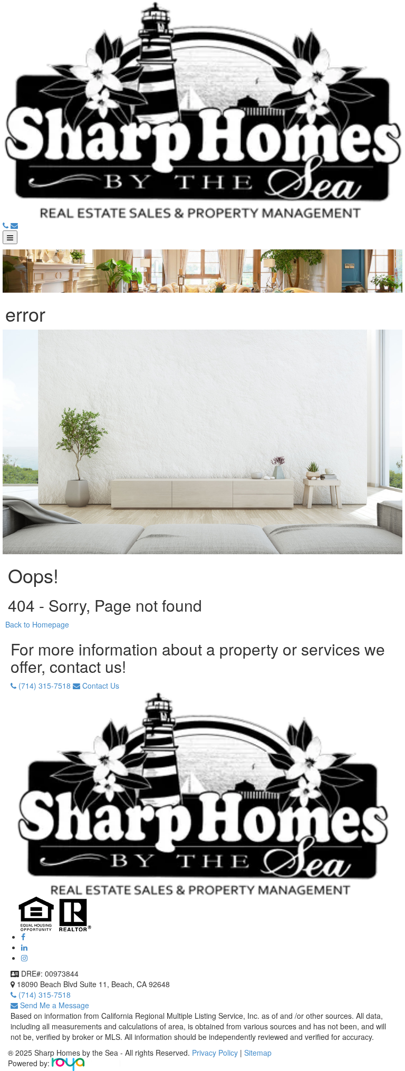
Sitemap (258, 1052)
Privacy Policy (216, 1052)
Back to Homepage (37, 624)
